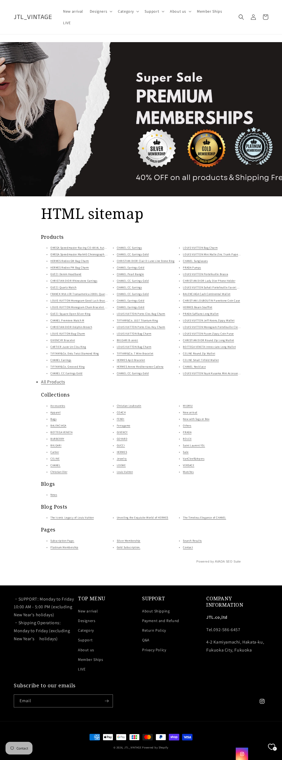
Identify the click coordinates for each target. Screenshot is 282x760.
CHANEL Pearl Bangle (130, 274)
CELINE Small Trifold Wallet (201, 360)
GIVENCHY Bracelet (62, 340)
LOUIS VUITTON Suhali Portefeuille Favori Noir (212, 287)
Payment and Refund (160, 620)
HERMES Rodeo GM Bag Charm (69, 261)
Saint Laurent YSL (194, 445)
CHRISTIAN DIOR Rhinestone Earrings (73, 281)
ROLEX (187, 439)
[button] (100, 11)
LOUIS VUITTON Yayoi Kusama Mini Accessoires (212, 373)
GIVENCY (122, 432)
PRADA (187, 432)
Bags (53, 419)
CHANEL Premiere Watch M (67, 320)
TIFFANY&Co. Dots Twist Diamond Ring (74, 353)
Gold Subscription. (128, 547)
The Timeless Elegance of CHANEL (204, 517)
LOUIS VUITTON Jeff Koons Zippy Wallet (208, 320)
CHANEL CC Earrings (129, 247)
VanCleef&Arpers (193, 458)
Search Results (192, 540)
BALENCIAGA (58, 425)
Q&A (146, 639)
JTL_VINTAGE (133, 747)
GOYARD (122, 439)
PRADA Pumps (192, 267)
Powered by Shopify (155, 747)
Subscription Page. (62, 540)
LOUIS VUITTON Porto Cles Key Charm (141, 327)
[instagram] (242, 754)
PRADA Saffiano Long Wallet (201, 314)
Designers (86, 620)
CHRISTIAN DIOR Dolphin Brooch (71, 327)
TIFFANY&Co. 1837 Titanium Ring (137, 320)
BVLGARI (55, 445)
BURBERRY (57, 439)
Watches (188, 472)
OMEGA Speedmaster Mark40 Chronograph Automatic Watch (88, 254)
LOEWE (121, 465)
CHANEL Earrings (60, 360)
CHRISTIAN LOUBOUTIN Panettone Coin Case (211, 300)
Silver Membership (128, 540)
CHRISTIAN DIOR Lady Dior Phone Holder (209, 281)
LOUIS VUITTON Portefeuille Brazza (205, 274)
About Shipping (156, 611)
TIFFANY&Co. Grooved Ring (67, 366)
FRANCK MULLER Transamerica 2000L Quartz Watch (83, 294)
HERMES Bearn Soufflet (197, 307)
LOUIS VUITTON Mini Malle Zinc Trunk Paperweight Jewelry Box (223, 254)
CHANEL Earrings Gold (131, 267)
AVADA (220, 561)
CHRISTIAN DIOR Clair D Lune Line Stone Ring (146, 261)
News (53, 494)
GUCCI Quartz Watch (63, 287)
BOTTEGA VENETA (61, 432)
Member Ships (90, 659)
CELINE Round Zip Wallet (199, 353)
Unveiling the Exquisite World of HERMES (142, 517)
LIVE (81, 669)
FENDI (120, 419)
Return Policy (154, 630)
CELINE (55, 458)
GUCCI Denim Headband (66, 274)
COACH (121, 412)
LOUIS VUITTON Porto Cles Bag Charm (141, 314)
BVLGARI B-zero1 (127, 340)
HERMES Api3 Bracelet (131, 360)
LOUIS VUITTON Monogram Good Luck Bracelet (80, 300)
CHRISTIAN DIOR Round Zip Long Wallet (208, 340)
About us (86, 649)
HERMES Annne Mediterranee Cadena (140, 366)
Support (85, 639)
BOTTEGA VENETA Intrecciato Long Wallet (209, 347)
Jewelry (122, 458)
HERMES (122, 452)
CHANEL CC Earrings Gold (66, 373)
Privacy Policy (154, 649)
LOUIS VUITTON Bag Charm (67, 333)
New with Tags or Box (196, 419)
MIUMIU (188, 406)
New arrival (190, 412)
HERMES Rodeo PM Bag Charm (69, 267)
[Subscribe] (107, 700)
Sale (185, 452)
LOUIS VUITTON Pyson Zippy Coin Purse (208, 333)
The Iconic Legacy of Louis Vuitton (72, 517)
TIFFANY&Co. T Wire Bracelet (135, 353)
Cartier (54, 452)
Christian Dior (58, 472)
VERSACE (188, 465)
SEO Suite (233, 561)
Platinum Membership (64, 547)
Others (187, 425)
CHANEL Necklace (194, 366)
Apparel (55, 412)
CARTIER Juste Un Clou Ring (68, 347)
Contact (188, 547)
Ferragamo (123, 425)
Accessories (57, 406)
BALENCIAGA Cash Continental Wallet (206, 294)
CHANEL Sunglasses (195, 261)
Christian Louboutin (129, 406)
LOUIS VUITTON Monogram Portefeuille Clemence (214, 327)
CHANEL (55, 465)
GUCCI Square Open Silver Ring (70, 314)
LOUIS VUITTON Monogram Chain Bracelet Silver (81, 307)
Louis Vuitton (125, 472)
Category (86, 630)
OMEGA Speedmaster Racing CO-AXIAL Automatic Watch (85, 247)
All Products (53, 382)
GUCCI (121, 445)
